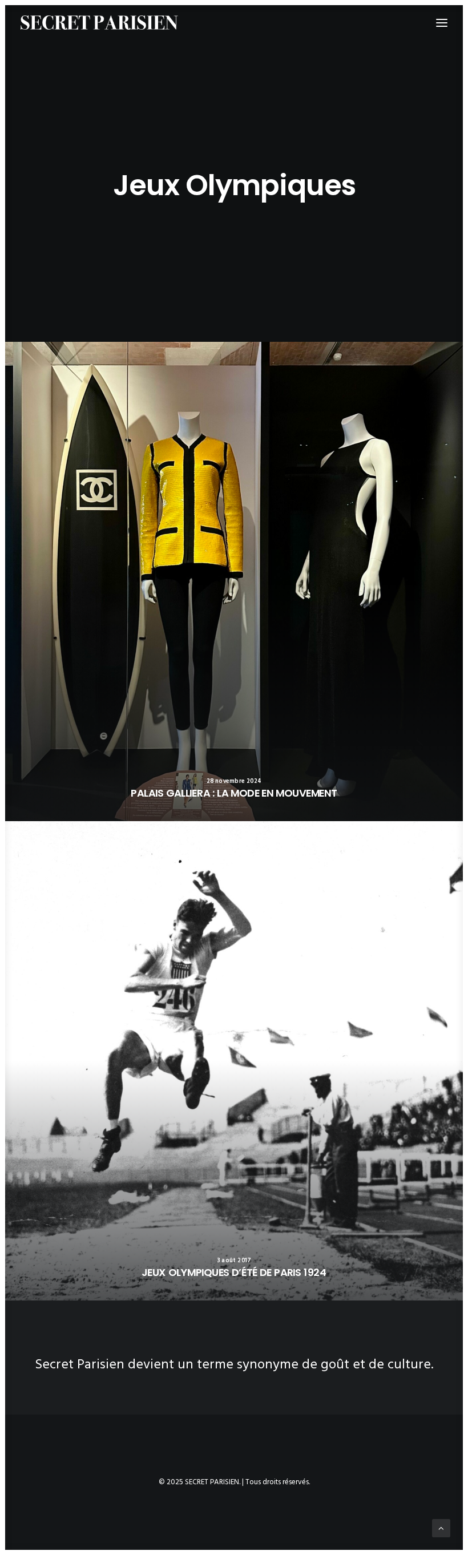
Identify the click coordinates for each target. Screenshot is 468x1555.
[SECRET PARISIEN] (99, 22)
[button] (234, 581)
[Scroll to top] (441, 1528)
